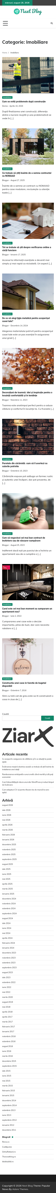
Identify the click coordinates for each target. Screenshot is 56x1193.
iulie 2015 (6, 1071)
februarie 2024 (8, 943)
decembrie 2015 (9, 1061)
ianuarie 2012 (8, 1125)
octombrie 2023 (9, 962)
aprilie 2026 (7, 825)
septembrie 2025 (9, 859)
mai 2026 (6, 820)
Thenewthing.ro (9, 1156)
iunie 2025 (6, 874)
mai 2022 (6, 992)
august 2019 (7, 1002)
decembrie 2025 (9, 844)
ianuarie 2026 (8, 839)
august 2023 (7, 972)
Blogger (5, 180)
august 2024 (7, 918)
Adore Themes (20, 1189)
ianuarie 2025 (8, 894)
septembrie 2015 (9, 1066)
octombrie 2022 (9, 982)
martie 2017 (7, 1022)
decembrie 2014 (9, 1100)
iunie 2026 (6, 815)
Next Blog (27, 1185)
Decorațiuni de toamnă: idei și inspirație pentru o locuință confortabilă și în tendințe (27, 394)
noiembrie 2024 (9, 903)
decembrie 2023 (9, 953)
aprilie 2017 (7, 1017)
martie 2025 (7, 889)
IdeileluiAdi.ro (7, 1161)
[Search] (52, 23)
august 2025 (7, 864)
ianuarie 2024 (8, 948)
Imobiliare (7, 97)
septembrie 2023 (9, 967)
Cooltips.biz (7, 1147)
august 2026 (7, 805)
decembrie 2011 (9, 1130)
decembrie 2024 (9, 898)
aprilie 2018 (7, 1012)
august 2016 (7, 1046)
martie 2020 (7, 997)
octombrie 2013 (9, 1110)
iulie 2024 (6, 923)
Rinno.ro (5, 1142)
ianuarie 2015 (8, 1095)
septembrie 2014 (9, 1105)
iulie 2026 (6, 810)
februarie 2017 (8, 1026)
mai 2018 (6, 1007)
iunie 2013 (6, 1115)
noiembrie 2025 (9, 849)
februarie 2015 (8, 1090)
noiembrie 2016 (9, 1036)
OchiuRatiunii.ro (9, 1152)
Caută (5, 713)
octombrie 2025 (9, 854)
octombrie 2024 (9, 908)
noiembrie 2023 (9, 958)
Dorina (5, 106)
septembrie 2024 (9, 913)
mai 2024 (6, 933)
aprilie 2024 (7, 938)
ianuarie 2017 (8, 1031)
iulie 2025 (6, 869)
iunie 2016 (6, 1051)
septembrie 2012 (9, 1120)
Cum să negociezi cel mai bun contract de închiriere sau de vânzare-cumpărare (23, 539)
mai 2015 (6, 1081)
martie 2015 (7, 1085)
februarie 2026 (8, 835)
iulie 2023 (6, 977)
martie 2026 (7, 830)
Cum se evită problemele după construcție (24, 101)
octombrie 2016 (9, 1041)
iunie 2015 (6, 1076)
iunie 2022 (6, 987)
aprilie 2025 (7, 884)
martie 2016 (7, 1056)
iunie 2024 (6, 928)
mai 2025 (6, 879)
